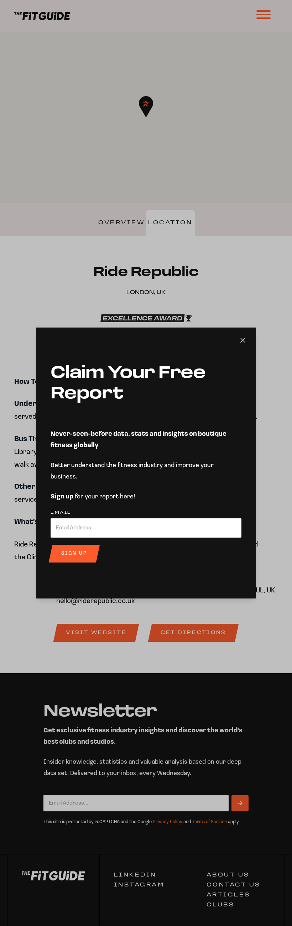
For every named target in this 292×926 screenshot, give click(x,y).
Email (61, 583)
